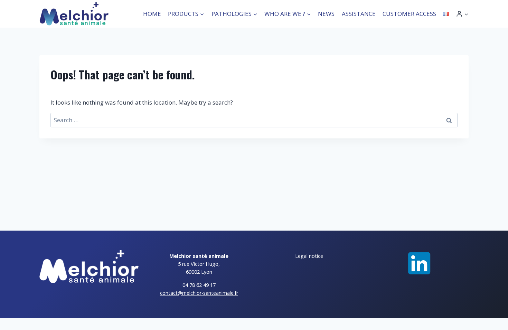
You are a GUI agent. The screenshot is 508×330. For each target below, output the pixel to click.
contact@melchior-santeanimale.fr (199, 293)
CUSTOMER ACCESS (409, 14)
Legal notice (309, 256)
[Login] (462, 14)
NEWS (326, 14)
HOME (152, 14)
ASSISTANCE (359, 14)
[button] (466, 13)
